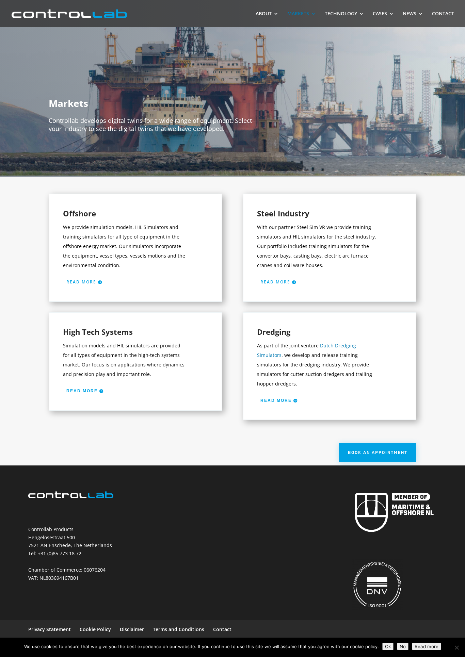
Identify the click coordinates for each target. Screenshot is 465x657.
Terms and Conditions (178, 629)
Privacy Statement (49, 629)
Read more (81, 282)
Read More (82, 391)
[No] (456, 647)
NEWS (409, 14)
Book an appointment (377, 452)
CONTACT (443, 14)
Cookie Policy (95, 629)
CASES (380, 14)
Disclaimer (132, 629)
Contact (222, 629)
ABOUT (264, 14)
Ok (388, 646)
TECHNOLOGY (341, 14)
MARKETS (298, 14)
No (403, 646)
